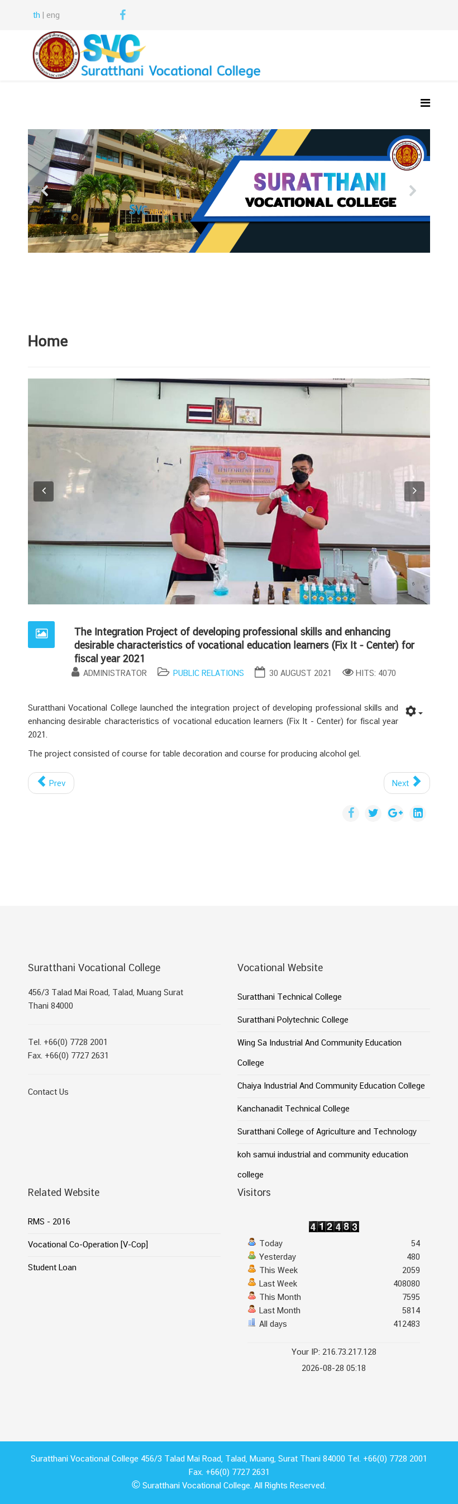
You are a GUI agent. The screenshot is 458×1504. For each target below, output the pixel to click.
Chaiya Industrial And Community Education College (331, 1086)
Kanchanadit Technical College (293, 1109)
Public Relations (208, 673)
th (36, 15)
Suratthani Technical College (289, 997)
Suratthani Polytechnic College (293, 1020)
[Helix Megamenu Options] (425, 105)
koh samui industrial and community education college (322, 1165)
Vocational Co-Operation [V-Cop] (88, 1245)
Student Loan (52, 1268)
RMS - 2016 (49, 1222)
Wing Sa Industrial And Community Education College (319, 1053)
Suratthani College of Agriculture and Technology (327, 1132)
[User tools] (414, 713)
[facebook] (123, 17)
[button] (45, 191)
